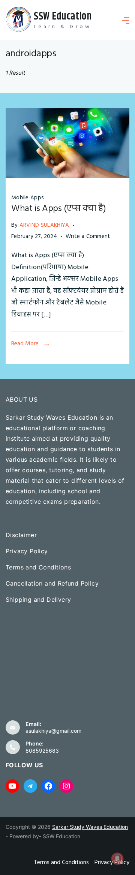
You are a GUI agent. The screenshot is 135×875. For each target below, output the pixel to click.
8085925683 (42, 750)
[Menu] (125, 20)
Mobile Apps (27, 197)
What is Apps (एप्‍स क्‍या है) (58, 209)
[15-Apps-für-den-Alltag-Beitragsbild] (67, 176)
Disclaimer (21, 535)
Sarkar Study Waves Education (90, 827)
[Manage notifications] (117, 858)
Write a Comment (88, 236)
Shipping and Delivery (38, 599)
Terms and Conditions (38, 567)
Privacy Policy (27, 551)
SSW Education (63, 16)
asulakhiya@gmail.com (53, 730)
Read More (25, 344)
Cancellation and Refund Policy (52, 583)
